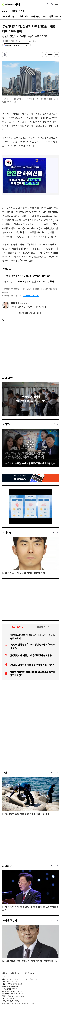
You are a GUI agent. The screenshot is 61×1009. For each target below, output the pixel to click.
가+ (56, 54)
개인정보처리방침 (28, 973)
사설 (4, 772)
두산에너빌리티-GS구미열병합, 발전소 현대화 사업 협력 (28, 281)
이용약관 (5, 973)
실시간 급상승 (43, 627)
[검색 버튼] (52, 4)
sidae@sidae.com (31, 295)
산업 (27, 16)
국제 (45, 16)
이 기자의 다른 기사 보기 (29, 313)
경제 (21, 16)
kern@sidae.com (24, 303)
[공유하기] (48, 4)
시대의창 (7, 532)
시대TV (6, 424)
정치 (14, 16)
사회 (51, 16)
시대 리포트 (8, 378)
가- (44, 54)
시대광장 (7, 866)
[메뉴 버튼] (57, 4)
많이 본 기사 (18, 627)
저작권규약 (15, 973)
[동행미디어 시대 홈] (11, 4)
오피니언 (6, 16)
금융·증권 (35, 16)
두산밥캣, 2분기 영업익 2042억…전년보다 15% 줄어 (26, 275)
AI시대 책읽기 (9, 920)
